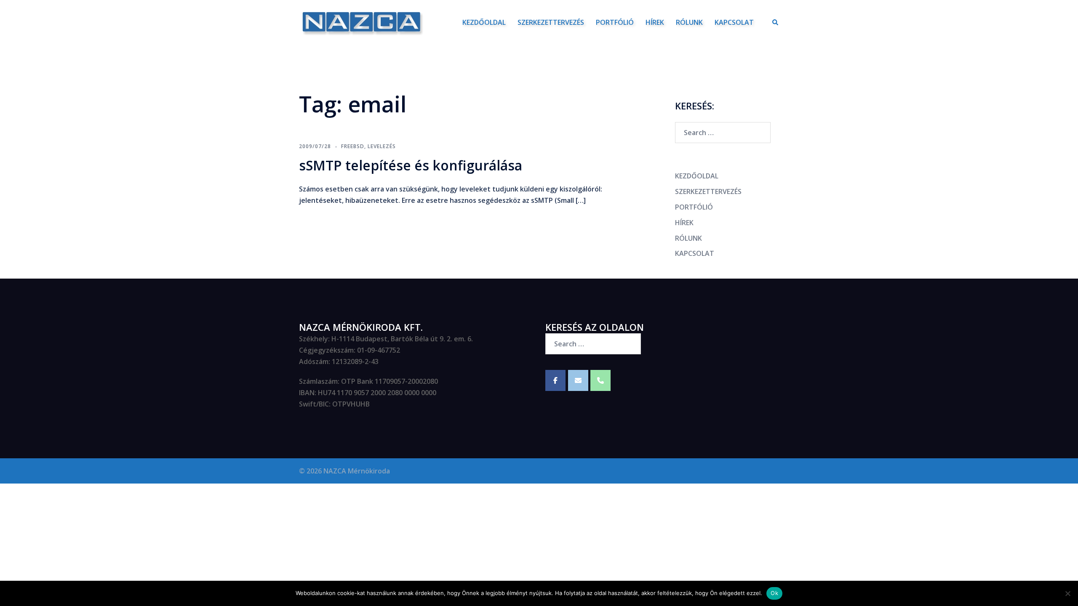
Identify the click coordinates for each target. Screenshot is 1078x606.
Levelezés (382, 146)
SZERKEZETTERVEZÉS (551, 22)
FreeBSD (352, 146)
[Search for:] (723, 132)
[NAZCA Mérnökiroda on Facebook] (555, 380)
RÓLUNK (689, 22)
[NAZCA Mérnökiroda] (361, 21)
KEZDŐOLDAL (484, 22)
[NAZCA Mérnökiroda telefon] (600, 380)
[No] (1067, 593)
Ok (774, 593)
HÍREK (655, 22)
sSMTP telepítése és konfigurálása (410, 165)
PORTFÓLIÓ (615, 22)
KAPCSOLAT (734, 22)
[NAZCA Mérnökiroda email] (578, 380)
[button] (775, 22)
